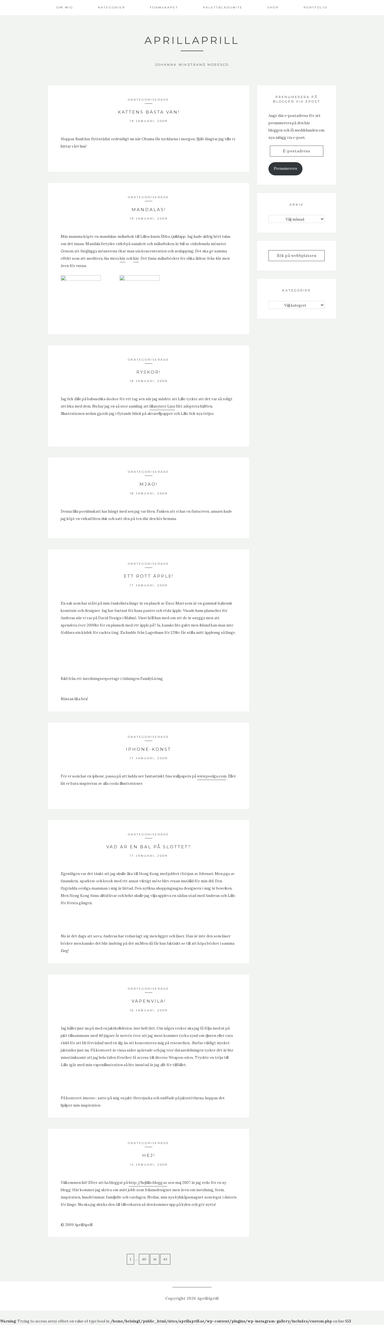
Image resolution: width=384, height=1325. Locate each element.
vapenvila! (149, 1001)
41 (154, 1259)
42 (165, 1259)
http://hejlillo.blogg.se (148, 1182)
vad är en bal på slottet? (148, 846)
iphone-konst (148, 749)
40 (144, 1259)
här (122, 258)
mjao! (148, 484)
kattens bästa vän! (149, 112)
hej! (148, 1155)
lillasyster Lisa (162, 406)
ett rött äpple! (149, 576)
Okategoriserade (148, 99)
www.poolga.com (211, 776)
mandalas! (149, 209)
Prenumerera (285, 168)
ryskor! (148, 372)
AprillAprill (192, 40)
